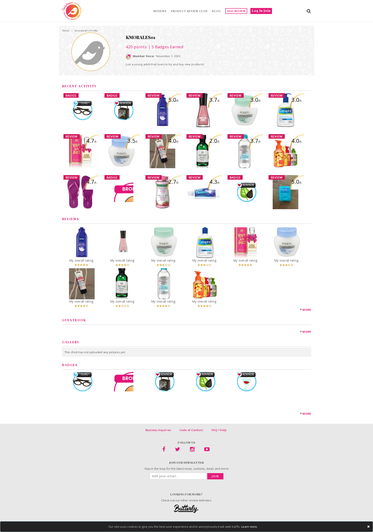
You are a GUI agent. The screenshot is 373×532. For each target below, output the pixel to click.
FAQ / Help (219, 430)
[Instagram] (192, 450)
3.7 (214, 99)
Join (215, 476)
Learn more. (249, 527)
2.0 (214, 140)
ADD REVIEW (236, 11)
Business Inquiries (158, 430)
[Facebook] (164, 450)
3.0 (255, 99)
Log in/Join (261, 11)
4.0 (173, 140)
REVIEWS (160, 11)
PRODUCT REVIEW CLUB (189, 11)
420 (136, 46)
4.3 (214, 181)
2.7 (173, 181)
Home (65, 30)
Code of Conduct (191, 430)
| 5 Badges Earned (165, 46)
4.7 (91, 140)
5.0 (173, 99)
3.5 (132, 140)
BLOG (216, 11)
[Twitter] (177, 450)
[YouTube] (207, 450)
